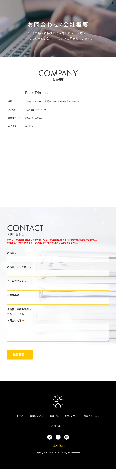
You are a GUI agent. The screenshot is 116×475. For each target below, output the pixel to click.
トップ (19, 415)
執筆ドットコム (92, 415)
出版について (36, 415)
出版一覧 (54, 415)
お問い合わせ (58, 426)
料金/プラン (71, 415)
